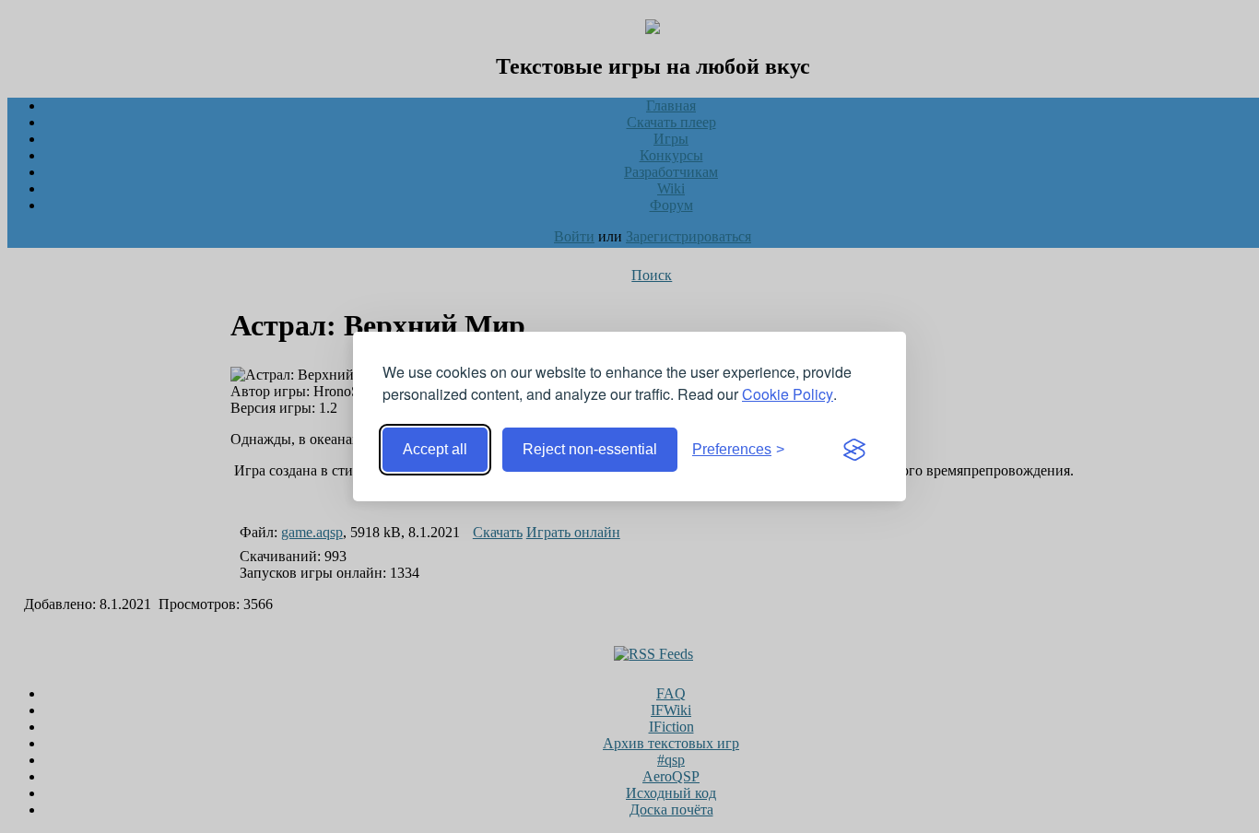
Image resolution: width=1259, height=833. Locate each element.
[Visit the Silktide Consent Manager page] (854, 450)
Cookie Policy (787, 394)
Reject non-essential (590, 449)
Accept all (435, 449)
